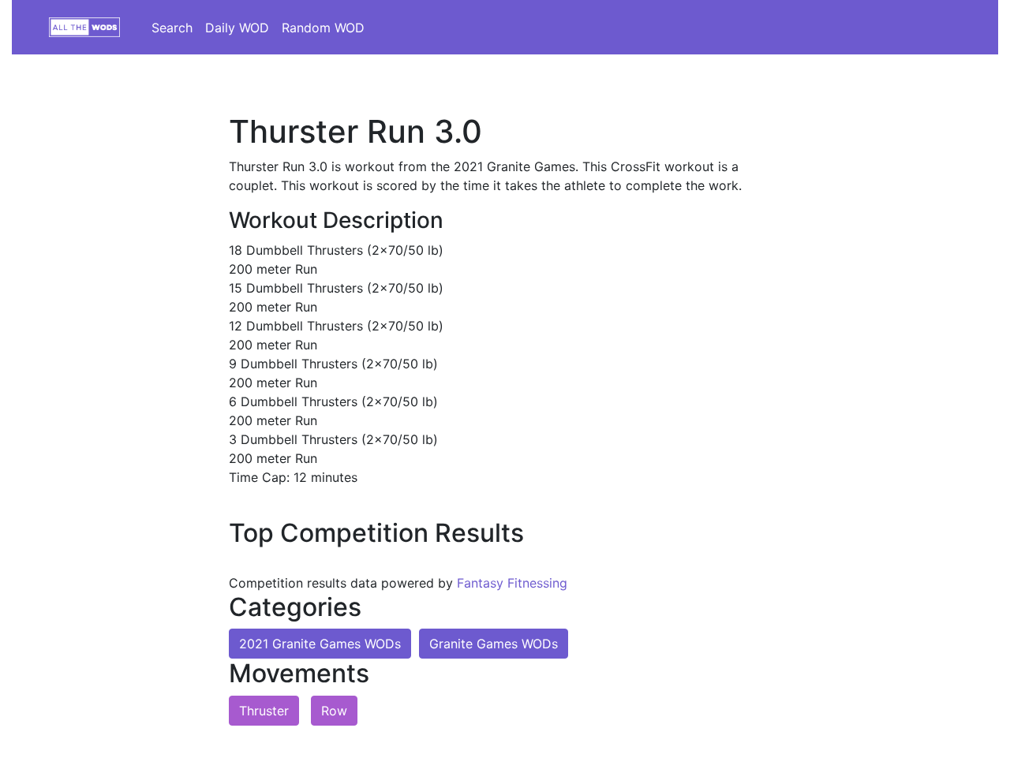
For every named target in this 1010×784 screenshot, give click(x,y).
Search (172, 27)
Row (334, 711)
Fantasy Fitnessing (512, 583)
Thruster (264, 711)
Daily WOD (237, 27)
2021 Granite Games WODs (320, 643)
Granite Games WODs (493, 643)
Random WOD (323, 27)
